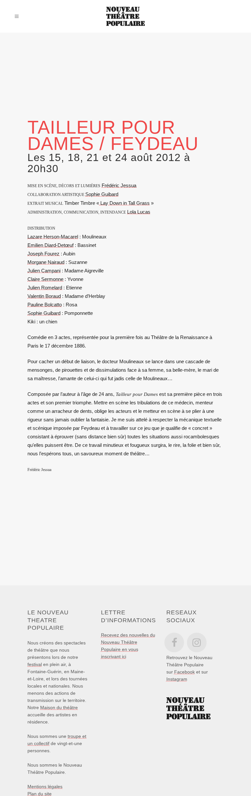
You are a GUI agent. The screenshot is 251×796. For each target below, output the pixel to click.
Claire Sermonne (45, 279)
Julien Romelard (44, 287)
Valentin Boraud (44, 296)
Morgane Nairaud (45, 262)
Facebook (184, 671)
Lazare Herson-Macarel (52, 236)
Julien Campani (43, 270)
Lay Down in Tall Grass (124, 203)
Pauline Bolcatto (44, 304)
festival (34, 664)
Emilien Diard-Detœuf (50, 245)
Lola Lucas (138, 212)
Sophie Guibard (101, 194)
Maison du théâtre (59, 707)
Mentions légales (44, 786)
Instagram (176, 679)
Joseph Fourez (43, 253)
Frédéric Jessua (119, 185)
